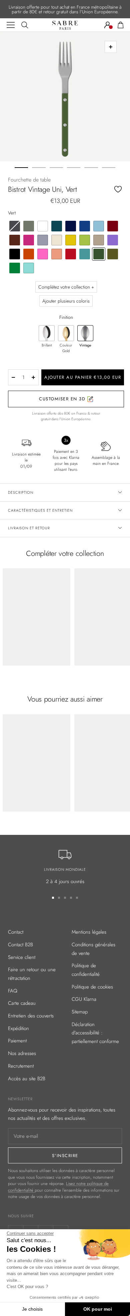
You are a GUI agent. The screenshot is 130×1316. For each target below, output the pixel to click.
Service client (21, 957)
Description (20, 492)
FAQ (12, 990)
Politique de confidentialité (86, 970)
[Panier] (121, 25)
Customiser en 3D (63, 399)
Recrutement (21, 1066)
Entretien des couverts (31, 1015)
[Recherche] (24, 25)
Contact (15, 932)
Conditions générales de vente (93, 949)
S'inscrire (65, 1155)
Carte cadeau (22, 1003)
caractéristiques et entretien (40, 510)
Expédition (18, 1028)
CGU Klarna (84, 999)
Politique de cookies (92, 986)
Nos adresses (22, 1053)
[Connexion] (107, 25)
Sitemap (80, 1011)
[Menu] (11, 25)
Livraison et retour (29, 528)
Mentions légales (89, 932)
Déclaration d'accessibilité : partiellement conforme (95, 1033)
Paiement (17, 1040)
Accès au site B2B (26, 1078)
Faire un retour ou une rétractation (32, 974)
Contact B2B (20, 944)
